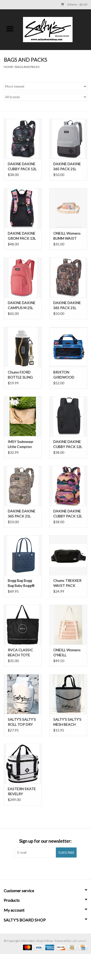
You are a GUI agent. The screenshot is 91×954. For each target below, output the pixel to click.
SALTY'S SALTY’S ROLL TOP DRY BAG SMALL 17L (22, 722)
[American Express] (49, 947)
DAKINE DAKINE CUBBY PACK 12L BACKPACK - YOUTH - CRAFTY (68, 514)
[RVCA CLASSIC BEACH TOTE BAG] (23, 624)
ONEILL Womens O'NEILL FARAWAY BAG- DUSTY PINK (67, 653)
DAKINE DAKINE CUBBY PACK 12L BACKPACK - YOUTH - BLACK (67, 444)
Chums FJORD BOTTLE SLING (20, 374)
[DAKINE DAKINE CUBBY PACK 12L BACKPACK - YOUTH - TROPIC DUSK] (23, 139)
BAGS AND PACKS (27, 67)
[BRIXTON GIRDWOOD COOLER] (68, 347)
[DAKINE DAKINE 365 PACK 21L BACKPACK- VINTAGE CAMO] (23, 486)
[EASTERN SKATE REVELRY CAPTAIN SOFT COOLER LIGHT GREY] (23, 763)
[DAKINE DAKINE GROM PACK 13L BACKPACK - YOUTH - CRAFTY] (23, 208)
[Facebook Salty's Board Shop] (41, 868)
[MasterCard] (26, 947)
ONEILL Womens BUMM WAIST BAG (67, 236)
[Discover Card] (60, 947)
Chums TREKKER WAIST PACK (67, 583)
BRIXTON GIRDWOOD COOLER (63, 375)
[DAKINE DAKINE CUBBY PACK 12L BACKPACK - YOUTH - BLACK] (68, 416)
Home (8, 67)
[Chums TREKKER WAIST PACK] (68, 555)
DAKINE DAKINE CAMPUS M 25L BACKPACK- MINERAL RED (21, 305)
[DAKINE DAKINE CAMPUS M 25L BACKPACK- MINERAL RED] (23, 277)
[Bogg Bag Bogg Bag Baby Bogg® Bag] (23, 555)
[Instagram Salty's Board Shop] (50, 868)
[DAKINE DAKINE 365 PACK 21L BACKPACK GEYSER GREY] (68, 139)
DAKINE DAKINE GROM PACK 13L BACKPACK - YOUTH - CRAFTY (22, 236)
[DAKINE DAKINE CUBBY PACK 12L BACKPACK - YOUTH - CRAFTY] (68, 486)
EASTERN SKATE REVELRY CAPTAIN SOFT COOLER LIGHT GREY (22, 791)
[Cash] (71, 947)
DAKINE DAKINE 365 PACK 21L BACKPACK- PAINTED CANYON (67, 305)
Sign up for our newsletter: (45, 841)
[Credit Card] (82, 947)
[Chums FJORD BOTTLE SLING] (23, 347)
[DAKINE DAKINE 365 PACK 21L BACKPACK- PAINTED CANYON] (68, 277)
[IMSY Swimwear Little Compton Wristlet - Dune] (23, 416)
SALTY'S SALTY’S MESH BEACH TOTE (67, 722)
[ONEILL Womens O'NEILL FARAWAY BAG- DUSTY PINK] (68, 624)
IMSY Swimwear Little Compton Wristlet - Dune (20, 444)
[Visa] (37, 947)
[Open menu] (10, 28)
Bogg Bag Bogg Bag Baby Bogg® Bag (21, 583)
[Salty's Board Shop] (55, 29)
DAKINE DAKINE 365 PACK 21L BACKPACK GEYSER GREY (67, 166)
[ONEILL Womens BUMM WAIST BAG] (68, 208)
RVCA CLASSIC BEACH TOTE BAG (20, 653)
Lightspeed (78, 941)
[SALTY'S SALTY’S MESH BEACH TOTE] (68, 694)
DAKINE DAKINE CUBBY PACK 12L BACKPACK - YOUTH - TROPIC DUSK (22, 166)
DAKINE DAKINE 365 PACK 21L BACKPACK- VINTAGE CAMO (22, 514)
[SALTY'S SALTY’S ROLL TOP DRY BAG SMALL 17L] (23, 694)
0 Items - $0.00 (77, 4)
